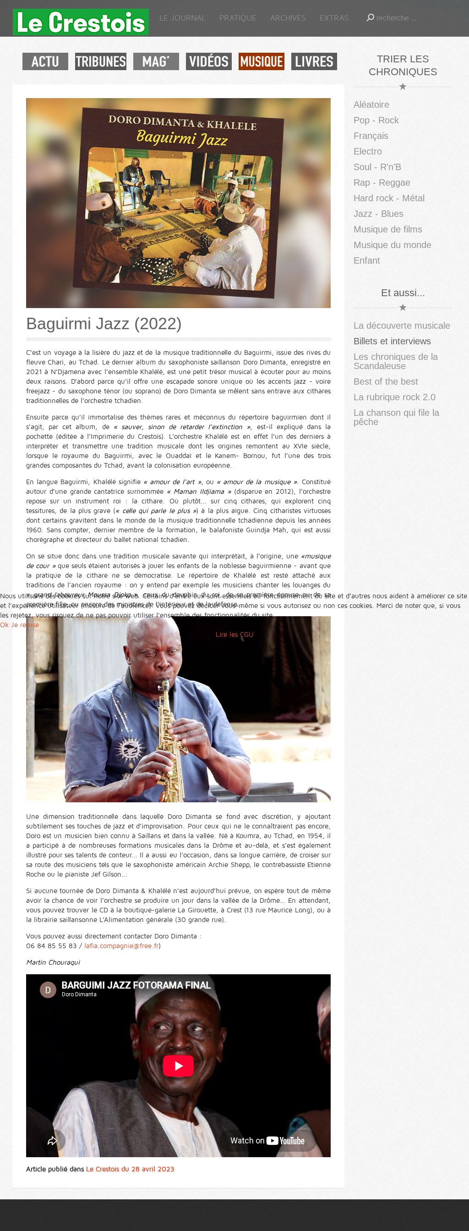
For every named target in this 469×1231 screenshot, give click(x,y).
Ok (4, 625)
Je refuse (25, 625)
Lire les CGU (235, 634)
